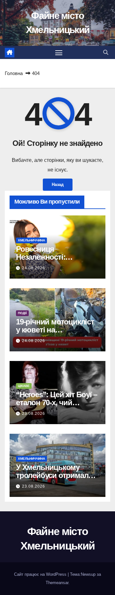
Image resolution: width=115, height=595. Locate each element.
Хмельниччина (31, 240)
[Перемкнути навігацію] (59, 52)
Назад (58, 184)
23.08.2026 (33, 413)
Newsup (88, 574)
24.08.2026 (33, 268)
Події (22, 313)
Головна (14, 73)
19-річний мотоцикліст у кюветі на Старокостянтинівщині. (57, 329)
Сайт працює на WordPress (41, 574)
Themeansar (57, 582)
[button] (105, 52)
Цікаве (24, 386)
